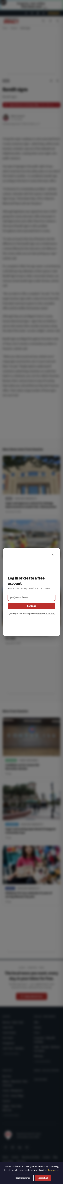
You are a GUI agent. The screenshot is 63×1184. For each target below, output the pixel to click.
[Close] (52, 554)
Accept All (43, 1178)
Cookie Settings (23, 1178)
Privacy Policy (50, 614)
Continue (31, 606)
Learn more (53, 1170)
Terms (39, 614)
